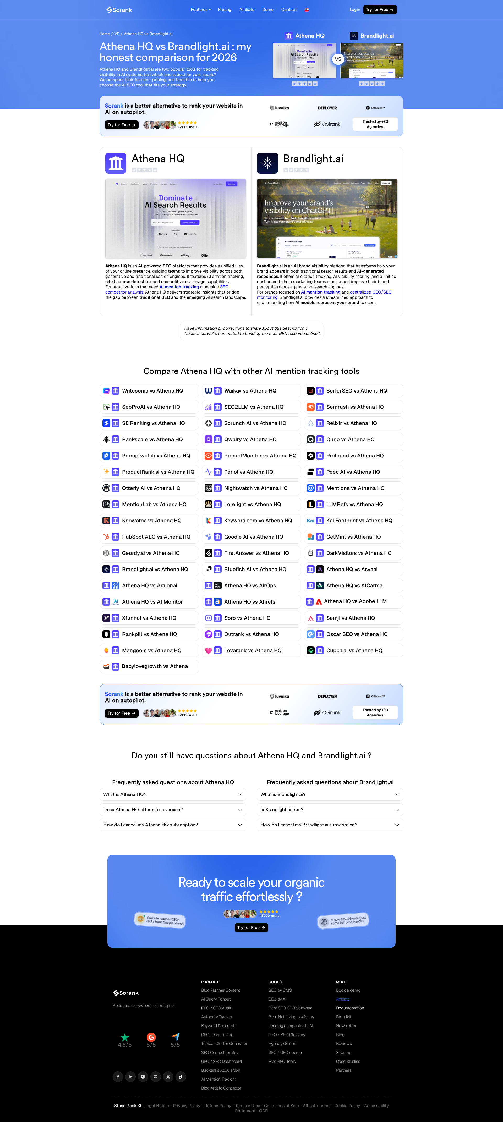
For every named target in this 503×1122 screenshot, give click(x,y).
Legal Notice (157, 1105)
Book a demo (348, 990)
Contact (289, 9)
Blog (340, 1034)
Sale (281, 1105)
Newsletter (346, 1026)
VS (116, 34)
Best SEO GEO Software (291, 1008)
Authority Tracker (216, 1017)
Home (105, 34)
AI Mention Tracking (219, 1079)
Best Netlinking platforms (291, 1017)
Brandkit (343, 1017)
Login (355, 9)
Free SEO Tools (282, 1061)
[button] (201, 9)
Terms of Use (247, 1105)
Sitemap (343, 1052)
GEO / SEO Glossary (287, 1034)
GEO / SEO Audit (216, 1008)
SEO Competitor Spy (219, 1052)
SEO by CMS (280, 990)
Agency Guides (282, 1043)
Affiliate (246, 9)
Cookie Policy (347, 1105)
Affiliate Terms (316, 1105)
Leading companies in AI (291, 1026)
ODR (263, 1111)
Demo (268, 9)
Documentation (350, 1008)
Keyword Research (218, 1026)
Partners (344, 1070)
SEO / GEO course (285, 1052)
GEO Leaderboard (217, 1034)
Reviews (344, 1043)
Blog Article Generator (221, 1088)
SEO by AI (277, 999)
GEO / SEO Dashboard (221, 1061)
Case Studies (348, 1061)
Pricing (225, 9)
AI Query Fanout (216, 999)
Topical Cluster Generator (224, 1043)
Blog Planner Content (220, 990)
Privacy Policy (186, 1105)
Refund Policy (217, 1105)
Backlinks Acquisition (220, 1070)
